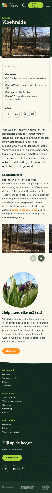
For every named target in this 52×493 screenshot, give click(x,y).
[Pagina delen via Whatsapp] (24, 114)
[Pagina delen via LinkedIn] (16, 114)
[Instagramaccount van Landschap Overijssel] (32, 114)
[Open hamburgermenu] (48, 5)
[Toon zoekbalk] (24, 5)
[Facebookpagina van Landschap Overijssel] (5, 468)
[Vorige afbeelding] (34, 259)
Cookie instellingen (10, 431)
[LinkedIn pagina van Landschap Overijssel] (14, 468)
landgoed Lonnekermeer (24, 210)
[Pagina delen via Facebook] (8, 114)
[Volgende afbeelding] (41, 259)
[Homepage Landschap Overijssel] (10, 5)
